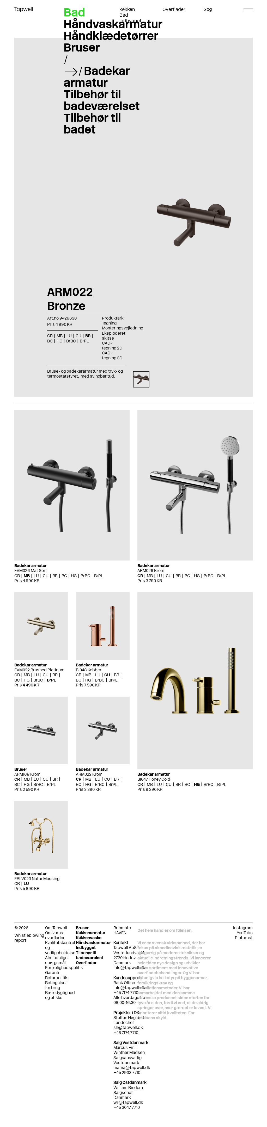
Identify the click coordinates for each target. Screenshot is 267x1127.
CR (17, 575)
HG (74, 575)
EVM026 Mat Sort (30, 570)
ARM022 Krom (89, 774)
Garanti (52, 972)
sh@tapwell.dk (128, 1027)
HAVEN (119, 932)
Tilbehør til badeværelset (102, 100)
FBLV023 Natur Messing (36, 878)
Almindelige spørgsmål (56, 960)
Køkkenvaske (88, 937)
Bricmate (122, 927)
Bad (123, 15)
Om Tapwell (56, 927)
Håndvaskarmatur (113, 24)
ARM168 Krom (27, 774)
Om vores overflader (55, 935)
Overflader (173, 9)
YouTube (245, 932)
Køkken (127, 9)
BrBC (85, 575)
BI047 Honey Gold (153, 779)
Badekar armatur (97, 77)
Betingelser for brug (56, 985)
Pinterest (244, 937)
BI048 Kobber (88, 669)
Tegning (109, 323)
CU (45, 575)
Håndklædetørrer (111, 36)
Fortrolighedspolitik (64, 967)
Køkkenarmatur (90, 932)
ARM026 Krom (150, 570)
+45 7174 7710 (125, 1032)
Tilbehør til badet (92, 123)
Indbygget (130, 21)
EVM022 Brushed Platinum (39, 669)
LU (36, 575)
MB (27, 575)
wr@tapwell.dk (128, 1102)
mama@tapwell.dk (131, 1067)
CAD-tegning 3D (112, 355)
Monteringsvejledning (122, 328)
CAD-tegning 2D (112, 346)
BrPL (98, 575)
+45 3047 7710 (126, 1107)
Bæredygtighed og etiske (60, 995)
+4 (116, 1072)
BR (55, 575)
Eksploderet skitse (113, 336)
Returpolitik (56, 977)
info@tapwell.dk (129, 967)
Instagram (243, 927)
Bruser (82, 47)
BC (64, 575)
